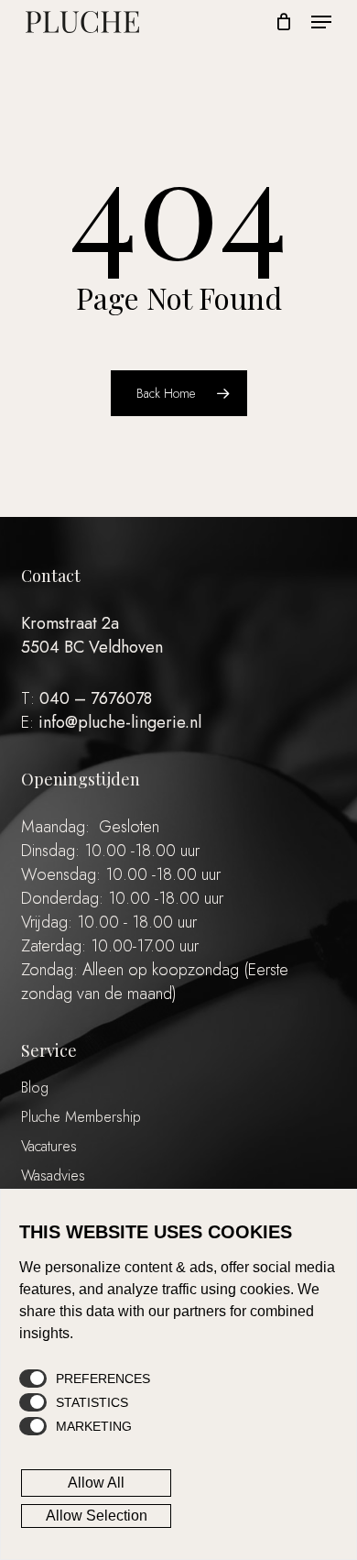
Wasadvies (53, 1175)
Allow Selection (96, 1515)
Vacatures (49, 1146)
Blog (35, 1087)
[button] (321, 22)
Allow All (96, 1482)
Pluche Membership (81, 1116)
